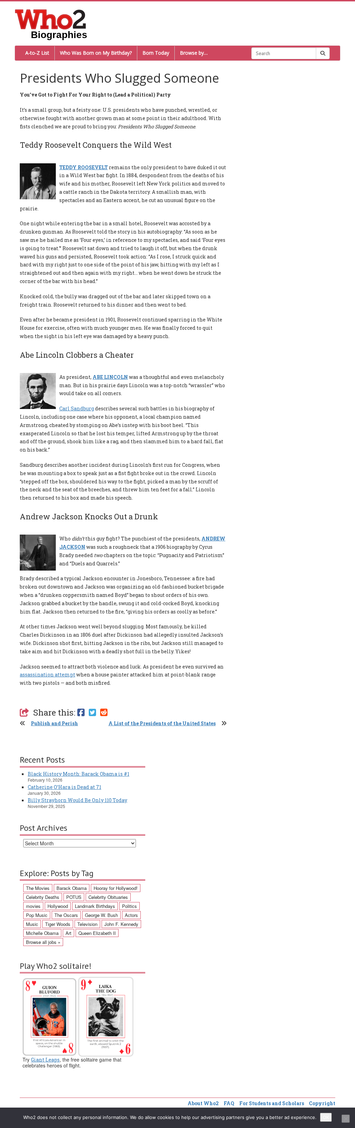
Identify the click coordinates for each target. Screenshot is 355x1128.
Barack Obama (72, 888)
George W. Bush (101, 915)
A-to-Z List (37, 52)
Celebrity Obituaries (108, 897)
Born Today (155, 52)
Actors (131, 915)
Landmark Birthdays (95, 906)
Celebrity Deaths (42, 897)
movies (33, 906)
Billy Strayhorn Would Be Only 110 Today (77, 800)
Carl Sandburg (76, 408)
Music (32, 924)
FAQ (229, 1103)
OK (326, 1117)
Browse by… (194, 52)
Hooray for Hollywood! (116, 888)
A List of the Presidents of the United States (162, 723)
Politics (129, 906)
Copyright (322, 1103)
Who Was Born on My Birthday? (96, 52)
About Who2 (203, 1103)
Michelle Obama (42, 933)
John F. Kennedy (121, 924)
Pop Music (36, 915)
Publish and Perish (54, 723)
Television (87, 924)
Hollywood (57, 906)
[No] (345, 1119)
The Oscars (66, 915)
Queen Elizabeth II (97, 933)
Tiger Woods (57, 924)
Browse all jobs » (43, 942)
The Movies (38, 888)
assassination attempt (47, 674)
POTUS (73, 897)
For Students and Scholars (271, 1103)
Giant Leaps (45, 1059)
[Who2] (51, 18)
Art (68, 933)
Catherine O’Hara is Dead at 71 (64, 787)
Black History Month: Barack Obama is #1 (78, 774)
